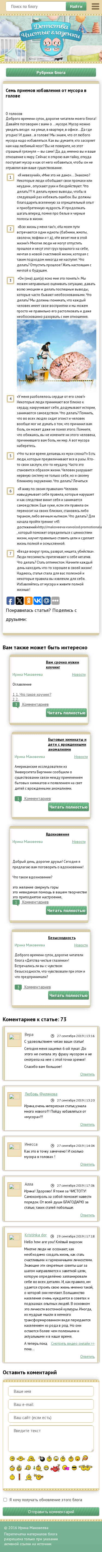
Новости (79, 674)
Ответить (87, 1074)
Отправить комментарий (51, 1511)
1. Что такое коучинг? (32, 694)
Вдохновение (57, 834)
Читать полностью (66, 712)
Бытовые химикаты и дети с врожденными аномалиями (67, 744)
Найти (76, 6)
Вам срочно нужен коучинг (62, 665)
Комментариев (32, 704)
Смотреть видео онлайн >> (73, 1343)
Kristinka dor (36, 1234)
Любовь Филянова (41, 1094)
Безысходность (62, 937)
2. (16, 699)
